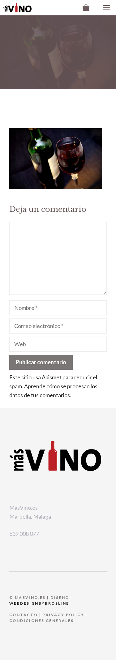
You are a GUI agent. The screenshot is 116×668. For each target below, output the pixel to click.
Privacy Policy (63, 614)
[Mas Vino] (17, 7)
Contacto (23, 614)
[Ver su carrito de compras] (86, 7)
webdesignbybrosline (39, 603)
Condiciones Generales (41, 620)
